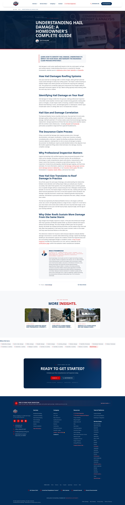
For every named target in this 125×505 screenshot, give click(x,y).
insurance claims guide (70, 168)
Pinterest (56, 484)
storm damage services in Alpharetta (49, 168)
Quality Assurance (57, 419)
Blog (19, 9)
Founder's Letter (57, 430)
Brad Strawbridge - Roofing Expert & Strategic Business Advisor (29, 502)
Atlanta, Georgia (73, 344)
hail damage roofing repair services (74, 166)
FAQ (74, 424)
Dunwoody (76, 124)
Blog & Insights (77, 419)
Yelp (60, 484)
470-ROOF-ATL (95, 3)
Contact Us (54, 378)
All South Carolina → (98, 464)
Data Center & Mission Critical (80, 434)
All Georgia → (96, 446)
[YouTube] (22, 421)
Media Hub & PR (77, 421)
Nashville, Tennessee (85, 344)
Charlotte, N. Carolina (58, 346)
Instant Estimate (97, 413)
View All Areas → (93, 346)
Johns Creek (66, 70)
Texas (95, 476)
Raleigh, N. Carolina (33, 346)
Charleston (96, 432)
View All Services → (37, 428)
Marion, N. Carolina (83, 346)
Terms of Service (108, 501)
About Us (55, 413)
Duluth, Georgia (51, 344)
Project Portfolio (77, 417)
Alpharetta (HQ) (97, 425)
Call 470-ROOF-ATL (68, 378)
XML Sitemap (93, 501)
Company (52, 3)
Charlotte (96, 472)
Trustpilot (64, 484)
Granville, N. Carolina (71, 346)
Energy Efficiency (77, 443)
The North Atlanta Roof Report (82, 415)
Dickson (95, 454)
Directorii (75, 484)
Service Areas (43, 3)
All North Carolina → (98, 474)
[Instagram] (18, 421)
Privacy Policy (100, 501)
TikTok (52, 484)
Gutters (35, 424)
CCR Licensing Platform (99, 415)
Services (34, 3)
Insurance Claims (77, 430)
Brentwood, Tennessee (98, 344)
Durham (95, 470)
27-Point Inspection (71, 3)
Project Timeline (77, 440)
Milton (60, 170)
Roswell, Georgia (40, 344)
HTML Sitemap (85, 501)
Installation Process (78, 438)
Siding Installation (37, 426)
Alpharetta (60, 70)
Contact (60, 3)
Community (56, 426)
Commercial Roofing (37, 415)
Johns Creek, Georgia (18, 344)
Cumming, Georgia (62, 344)
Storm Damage (48, 284)
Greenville (80, 70)
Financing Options (78, 428)
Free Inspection (106, 3)
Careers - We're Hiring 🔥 (59, 432)
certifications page (44, 243)
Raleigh (95, 468)
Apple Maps (70, 484)
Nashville (73, 70)
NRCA (80, 484)
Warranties (76, 426)
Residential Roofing (37, 413)
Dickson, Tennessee (110, 344)
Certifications (56, 421)
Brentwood (96, 452)
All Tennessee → (97, 456)
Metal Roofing (36, 421)
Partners (55, 424)
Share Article (82, 284)
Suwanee (50, 170)
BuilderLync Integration (99, 417)
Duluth (55, 170)
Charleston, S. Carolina (7, 346)
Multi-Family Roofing (37, 417)
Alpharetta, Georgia (6, 344)
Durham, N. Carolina (45, 346)
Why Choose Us (56, 417)
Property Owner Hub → (79, 445)
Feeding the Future (57, 428)
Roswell (68, 124)
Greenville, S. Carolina (20, 346)
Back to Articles (42, 17)
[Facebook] (14, 421)
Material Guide (77, 436)
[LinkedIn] (25, 421)
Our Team (55, 415)
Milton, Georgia (30, 344)
